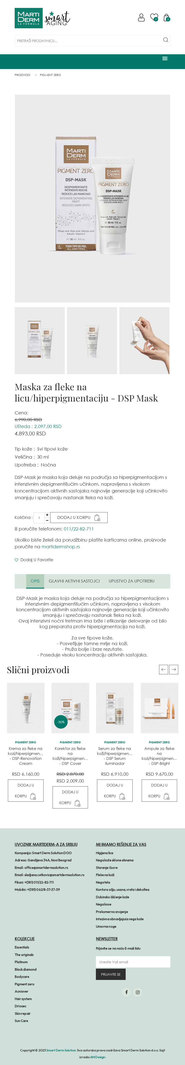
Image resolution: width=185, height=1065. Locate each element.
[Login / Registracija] (142, 17)
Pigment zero (24, 984)
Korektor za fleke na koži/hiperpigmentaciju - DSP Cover (74, 756)
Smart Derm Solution (61, 1050)
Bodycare (22, 977)
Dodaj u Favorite (36, 559)
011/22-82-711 (79, 528)
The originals (24, 955)
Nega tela (103, 882)
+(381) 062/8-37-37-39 (43, 889)
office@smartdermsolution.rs (46, 867)
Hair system (23, 999)
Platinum (21, 962)
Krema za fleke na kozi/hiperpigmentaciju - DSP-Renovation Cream (29, 756)
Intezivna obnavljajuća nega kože (119, 919)
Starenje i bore (107, 867)
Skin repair (22, 1013)
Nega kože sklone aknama (115, 860)
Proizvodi (22, 75)
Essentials (22, 947)
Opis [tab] (35, 580)
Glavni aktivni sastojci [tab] (74, 580)
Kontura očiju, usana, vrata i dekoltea (122, 889)
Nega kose (103, 904)
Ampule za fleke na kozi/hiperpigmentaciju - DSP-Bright (163, 756)
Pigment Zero (50, 75)
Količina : (24, 517)
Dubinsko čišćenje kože (112, 897)
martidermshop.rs (61, 546)
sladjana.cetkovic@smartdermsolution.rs (54, 875)
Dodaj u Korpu (74, 517)
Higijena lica (104, 853)
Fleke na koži (105, 875)
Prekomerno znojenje (112, 912)
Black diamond (26, 969)
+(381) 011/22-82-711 (39, 882)
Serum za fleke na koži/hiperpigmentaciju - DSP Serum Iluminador (118, 756)
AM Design (97, 1057)
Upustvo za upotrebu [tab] (132, 580)
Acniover (21, 991)
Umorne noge (106, 926)
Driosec (20, 1006)
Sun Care (21, 1021)
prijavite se (110, 974)
